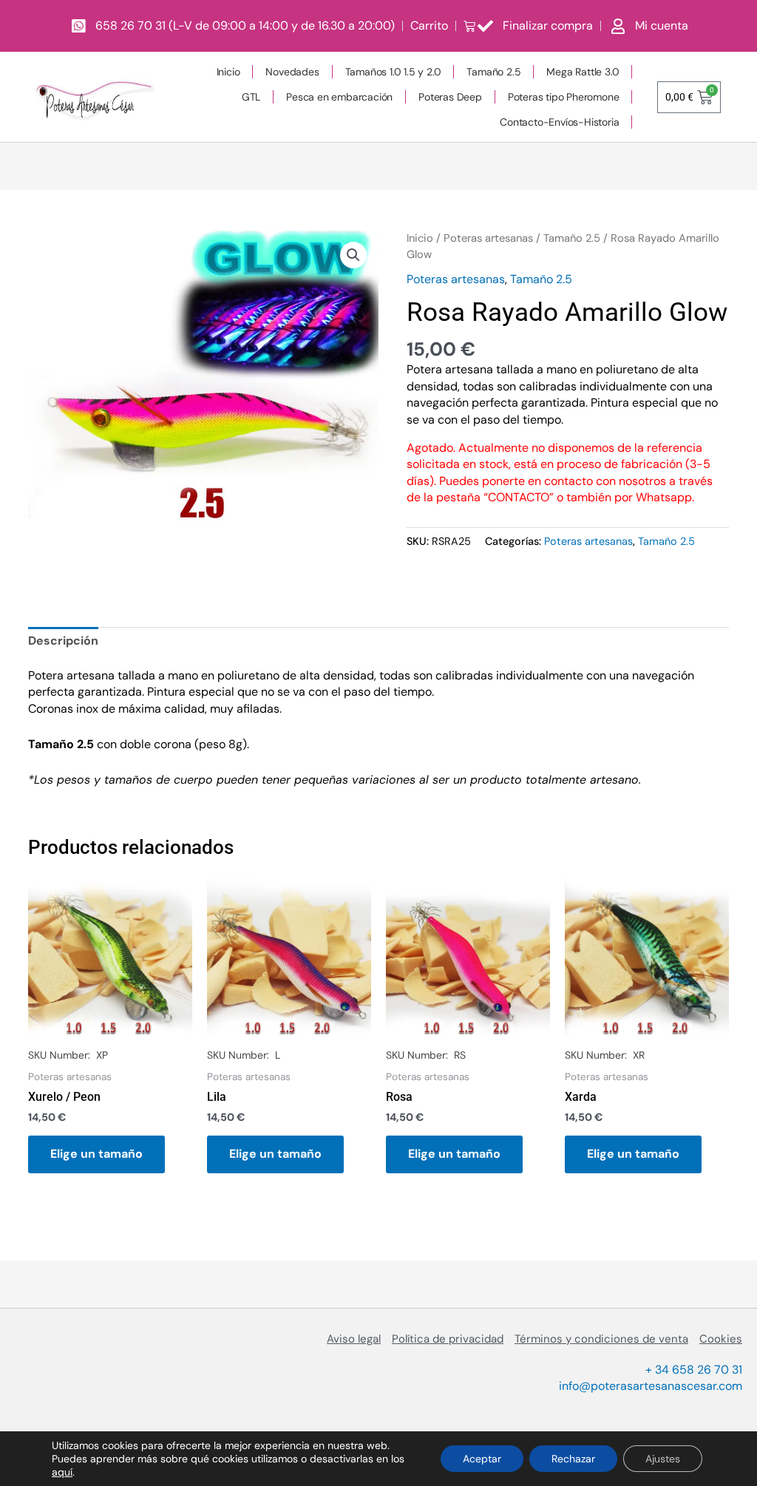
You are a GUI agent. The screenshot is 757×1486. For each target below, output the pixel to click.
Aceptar (482, 1458)
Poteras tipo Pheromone (563, 97)
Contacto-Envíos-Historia (559, 122)
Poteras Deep (450, 97)
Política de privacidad (447, 1338)
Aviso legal (354, 1338)
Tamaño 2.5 (493, 71)
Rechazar (573, 1458)
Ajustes (662, 1458)
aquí (62, 1472)
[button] (353, 255)
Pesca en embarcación (339, 97)
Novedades (292, 71)
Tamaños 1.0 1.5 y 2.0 (393, 71)
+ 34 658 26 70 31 (693, 1369)
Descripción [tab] (63, 640)
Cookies (720, 1338)
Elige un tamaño (96, 1153)
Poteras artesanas (488, 238)
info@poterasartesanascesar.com (650, 1386)
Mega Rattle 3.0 (582, 71)
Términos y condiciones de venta (601, 1338)
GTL (251, 97)
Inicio (228, 71)
